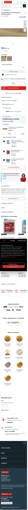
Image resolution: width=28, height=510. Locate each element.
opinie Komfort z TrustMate (16, 318)
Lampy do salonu (4, 404)
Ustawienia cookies (12, 264)
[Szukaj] (24, 5)
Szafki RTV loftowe (5, 406)
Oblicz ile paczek (13, 71)
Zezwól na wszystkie (13, 266)
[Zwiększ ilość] (24, 84)
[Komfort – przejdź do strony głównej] (5, 472)
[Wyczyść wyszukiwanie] (21, 5)
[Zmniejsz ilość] (2, 84)
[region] (13, 291)
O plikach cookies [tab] (22, 240)
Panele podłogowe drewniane (7, 402)
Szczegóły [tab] (12, 240)
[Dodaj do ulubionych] (24, 12)
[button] (17, 2)
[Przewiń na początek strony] (24, 443)
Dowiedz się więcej (11, 256)
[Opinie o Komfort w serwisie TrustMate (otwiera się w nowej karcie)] (13, 322)
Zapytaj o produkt (14, 93)
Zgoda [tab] (4, 240)
